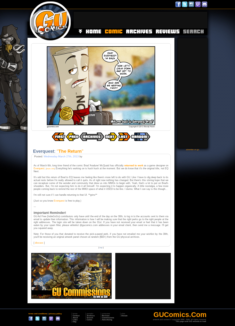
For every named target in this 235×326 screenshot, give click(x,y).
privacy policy (55, 314)
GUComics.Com (180, 314)
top (101, 248)
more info (50, 169)
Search (90, 318)
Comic (89, 320)
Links (75, 320)
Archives (91, 316)
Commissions (108, 318)
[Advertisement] (140, 20)
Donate (124, 316)
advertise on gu (192, 149)
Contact (76, 316)
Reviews (106, 316)
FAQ (74, 322)
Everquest (39, 168)
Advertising (107, 320)
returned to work (133, 165)
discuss (39, 242)
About (75, 318)
